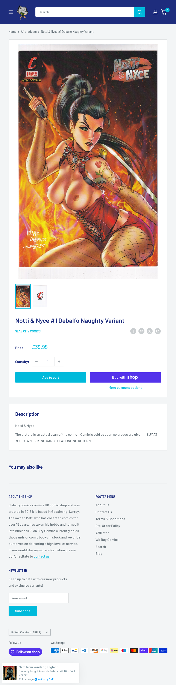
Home (13, 31)
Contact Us (104, 512)
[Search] (139, 12)
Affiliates (102, 533)
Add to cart (50, 377)
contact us (42, 556)
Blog (99, 553)
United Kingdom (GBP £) (26, 632)
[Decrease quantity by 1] (36, 361)
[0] (164, 12)
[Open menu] (11, 12)
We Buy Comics (107, 539)
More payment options (125, 387)
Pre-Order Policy (108, 525)
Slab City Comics (28, 331)
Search (101, 546)
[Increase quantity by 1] (59, 361)
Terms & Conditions (110, 519)
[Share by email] (158, 331)
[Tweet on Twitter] (150, 331)
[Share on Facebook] (133, 331)
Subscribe (22, 611)
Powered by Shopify (22, 671)
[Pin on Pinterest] (141, 331)
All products (29, 31)
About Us (102, 505)
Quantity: (22, 361)
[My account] (155, 12)
